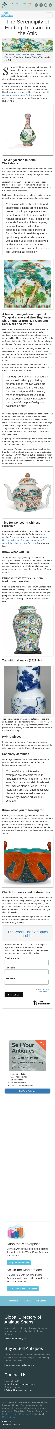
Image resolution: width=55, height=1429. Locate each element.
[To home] (27, 14)
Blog (4, 7)
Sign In (29, 4)
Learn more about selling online (19, 1365)
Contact (16, 3)
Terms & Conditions (11, 1424)
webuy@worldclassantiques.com (19, 1384)
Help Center (40, 1301)
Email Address (13, 958)
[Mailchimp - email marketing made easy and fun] (41, 1005)
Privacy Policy (43, 991)
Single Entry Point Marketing (15, 1414)
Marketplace (15, 1301)
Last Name (10, 978)
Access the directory (14, 1338)
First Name (10, 968)
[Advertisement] (27, 1129)
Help (24, 3)
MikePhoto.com (9, 1417)
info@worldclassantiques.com (18, 1390)
